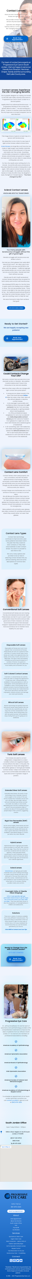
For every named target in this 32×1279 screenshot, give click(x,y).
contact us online (12, 1100)
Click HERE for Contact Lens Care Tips (16, 929)
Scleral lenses (9, 871)
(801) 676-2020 (17, 1102)
